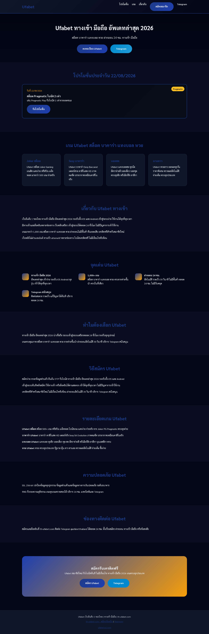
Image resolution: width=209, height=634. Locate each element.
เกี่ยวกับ (142, 4)
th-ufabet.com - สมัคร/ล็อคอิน (99, 621)
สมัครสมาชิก (162, 6)
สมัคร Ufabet (92, 583)
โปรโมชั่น (124, 4)
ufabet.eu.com (104, 627)
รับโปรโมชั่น (39, 109)
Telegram (182, 4)
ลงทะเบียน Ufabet (92, 48)
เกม (133, 4)
